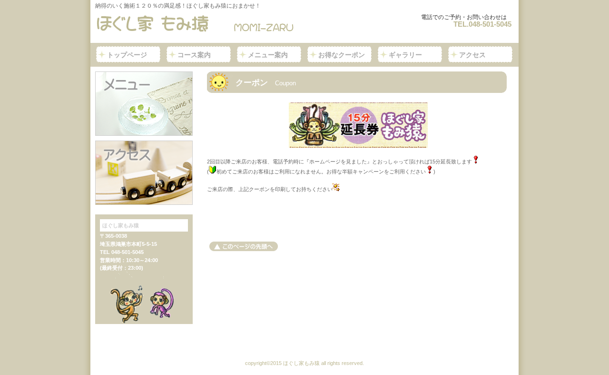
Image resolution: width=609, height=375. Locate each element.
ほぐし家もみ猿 (198, 23)
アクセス (144, 173)
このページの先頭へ (243, 246)
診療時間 (144, 103)
